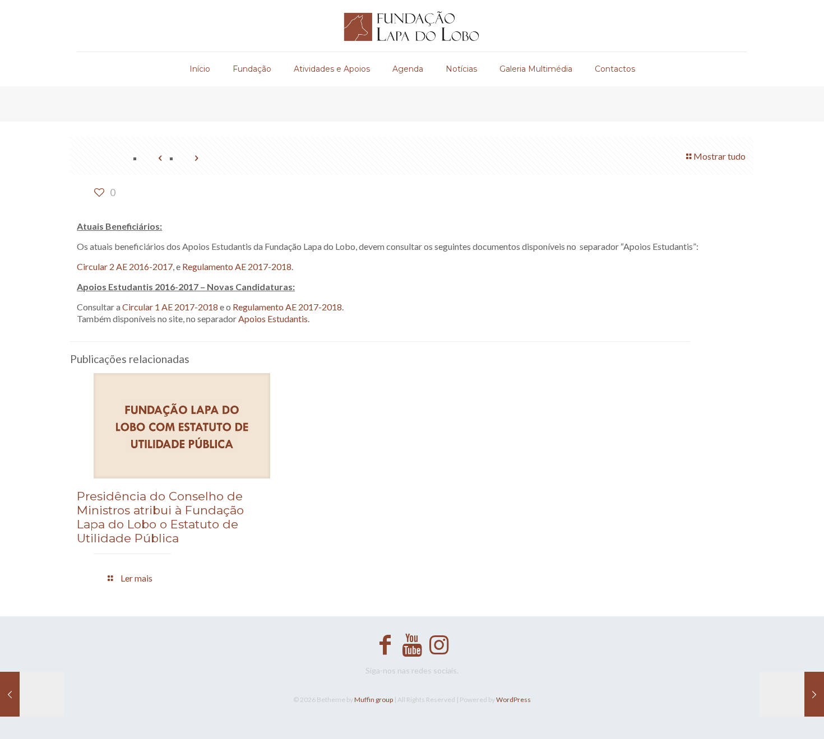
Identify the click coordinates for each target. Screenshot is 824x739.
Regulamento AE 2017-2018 (236, 266)
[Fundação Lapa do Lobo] (411, 26)
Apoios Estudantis (273, 318)
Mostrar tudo (719, 156)
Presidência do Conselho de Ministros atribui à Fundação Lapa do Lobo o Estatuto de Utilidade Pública (160, 517)
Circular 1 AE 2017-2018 (170, 306)
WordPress (513, 699)
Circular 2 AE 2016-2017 (125, 266)
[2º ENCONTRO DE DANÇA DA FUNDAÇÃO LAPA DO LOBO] (32, 694)
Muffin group (373, 699)
